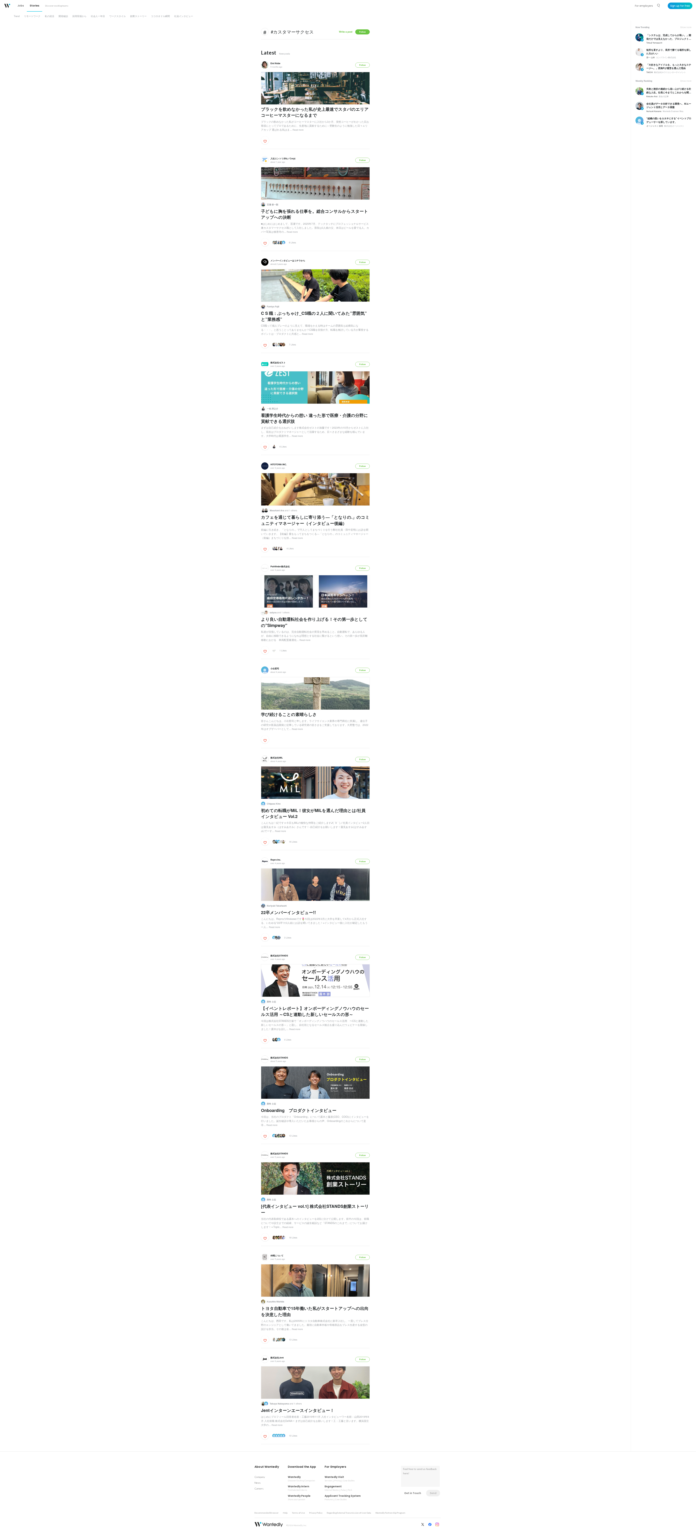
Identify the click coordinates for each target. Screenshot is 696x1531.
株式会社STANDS (279, 955)
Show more (685, 27)
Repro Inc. (275, 859)
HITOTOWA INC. (278, 464)
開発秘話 (63, 16)
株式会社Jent (277, 1357)
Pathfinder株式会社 (280, 566)
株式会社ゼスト (278, 362)
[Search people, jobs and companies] (658, 5)
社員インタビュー (183, 16)
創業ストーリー (138, 16)
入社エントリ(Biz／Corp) (282, 158)
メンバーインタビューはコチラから (287, 260)
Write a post (345, 31)
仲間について (276, 1255)
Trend (17, 16)
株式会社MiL (276, 757)
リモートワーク (32, 16)
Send (433, 1493)
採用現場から (79, 16)
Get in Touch (412, 1493)
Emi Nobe (275, 63)
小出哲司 (274, 668)
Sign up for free (680, 6)
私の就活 (49, 16)
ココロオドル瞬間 (160, 16)
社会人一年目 (98, 16)
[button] (266, 1467)
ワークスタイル (117, 16)
